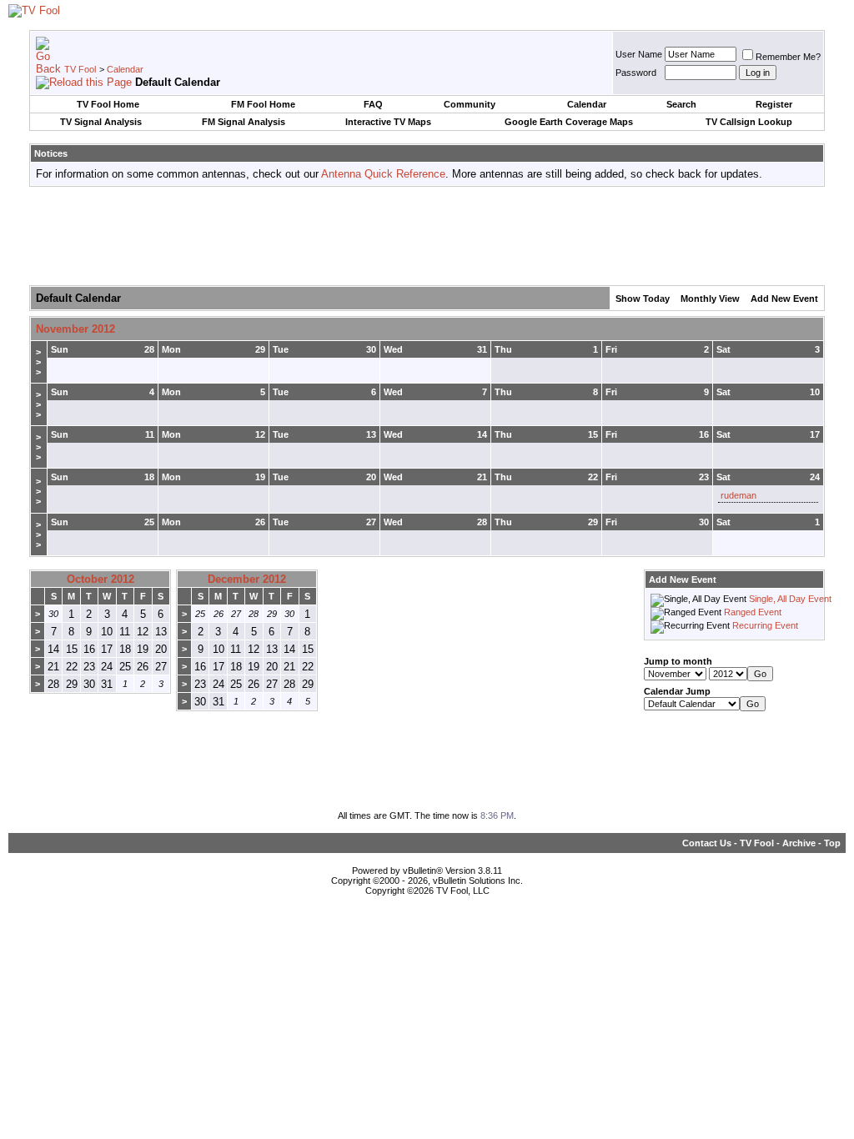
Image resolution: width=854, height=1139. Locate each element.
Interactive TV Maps (388, 122)
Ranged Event (752, 612)
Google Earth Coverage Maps (569, 122)
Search (681, 104)
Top (832, 843)
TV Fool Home (108, 104)
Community (469, 104)
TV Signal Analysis (101, 122)
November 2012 (75, 329)
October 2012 (100, 579)
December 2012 (247, 579)
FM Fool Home (263, 104)
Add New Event (784, 299)
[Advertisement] (427, 236)
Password (635, 73)
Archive (799, 843)
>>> (38, 362)
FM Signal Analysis (243, 122)
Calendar (125, 69)
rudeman (738, 495)
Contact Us (706, 843)
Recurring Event (765, 625)
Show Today (642, 299)
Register (774, 104)
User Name (638, 54)
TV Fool (80, 69)
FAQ (373, 104)
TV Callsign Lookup (749, 122)
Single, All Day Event (790, 599)
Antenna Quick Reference (383, 174)
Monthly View (710, 299)
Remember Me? (788, 57)
